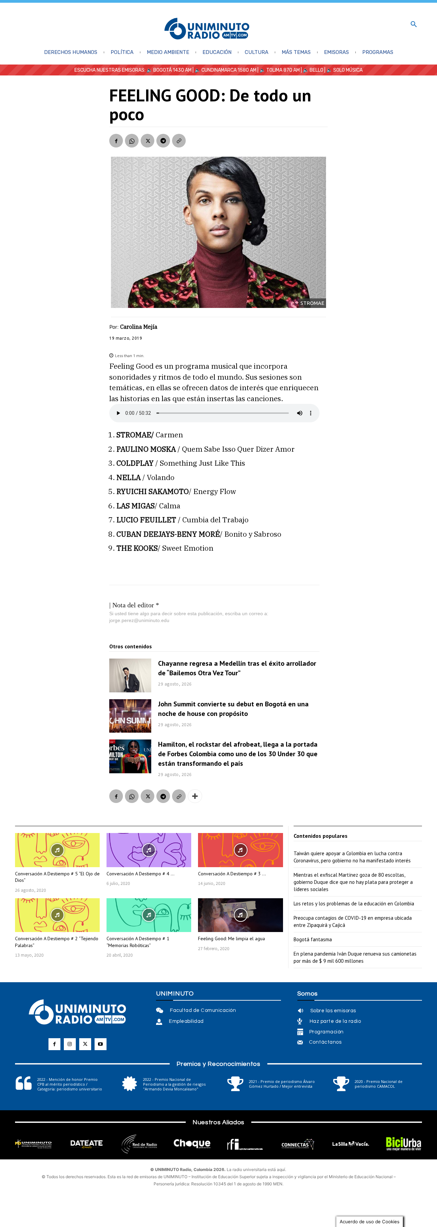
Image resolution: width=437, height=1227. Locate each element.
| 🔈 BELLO (311, 70)
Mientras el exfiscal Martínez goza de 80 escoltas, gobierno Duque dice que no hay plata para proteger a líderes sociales (353, 882)
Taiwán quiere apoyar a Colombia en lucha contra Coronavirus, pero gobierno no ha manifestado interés (352, 857)
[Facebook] (116, 140)
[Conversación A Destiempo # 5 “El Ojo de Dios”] (57, 850)
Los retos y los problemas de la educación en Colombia (354, 903)
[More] (195, 796)
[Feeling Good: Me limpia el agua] (240, 915)
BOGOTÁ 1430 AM (172, 70)
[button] (414, 24)
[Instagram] (70, 1044)
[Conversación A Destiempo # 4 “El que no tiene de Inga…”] (149, 850)
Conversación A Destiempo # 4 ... (140, 874)
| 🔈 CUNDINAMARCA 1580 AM (224, 70)
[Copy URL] (179, 140)
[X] (147, 140)
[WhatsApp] (132, 140)
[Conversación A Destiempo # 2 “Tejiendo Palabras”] (57, 915)
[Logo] (207, 29)
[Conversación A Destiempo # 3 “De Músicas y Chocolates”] (240, 850)
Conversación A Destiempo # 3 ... (232, 874)
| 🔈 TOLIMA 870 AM (278, 70)
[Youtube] (101, 1044)
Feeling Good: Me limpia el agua (231, 938)
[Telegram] (163, 140)
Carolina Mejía (138, 326)
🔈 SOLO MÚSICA (344, 70)
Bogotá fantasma (313, 939)
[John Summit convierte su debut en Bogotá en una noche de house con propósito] (130, 716)
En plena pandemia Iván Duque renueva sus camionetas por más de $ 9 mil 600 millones (355, 957)
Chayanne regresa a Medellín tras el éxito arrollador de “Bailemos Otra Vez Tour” (237, 668)
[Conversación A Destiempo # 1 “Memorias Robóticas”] (149, 915)
